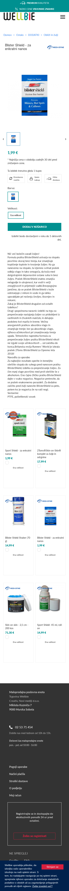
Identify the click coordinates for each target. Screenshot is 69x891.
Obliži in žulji (51, 34)
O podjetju (15, 788)
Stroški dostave (18, 781)
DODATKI (34, 34)
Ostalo (20, 34)
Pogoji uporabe (18, 766)
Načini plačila (17, 773)
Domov (8, 34)
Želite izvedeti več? (42, 886)
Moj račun (15, 795)
